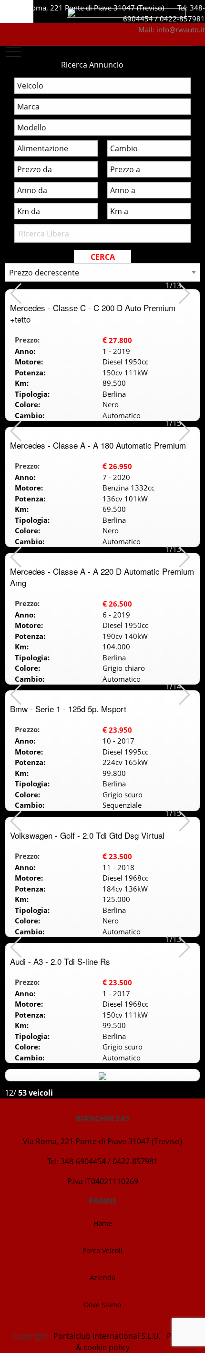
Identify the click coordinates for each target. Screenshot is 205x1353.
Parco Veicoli (102, 1250)
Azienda (102, 1277)
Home (102, 1223)
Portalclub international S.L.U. (107, 1336)
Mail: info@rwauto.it (171, 29)
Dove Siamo (102, 1304)
